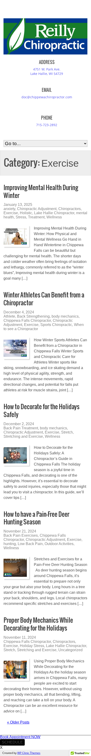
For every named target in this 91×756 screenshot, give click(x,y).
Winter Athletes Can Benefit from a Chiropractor (44, 298)
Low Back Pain (30, 544)
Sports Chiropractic (56, 325)
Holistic (26, 213)
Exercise (11, 213)
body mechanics (65, 316)
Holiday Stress (32, 646)
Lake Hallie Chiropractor (54, 213)
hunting (10, 544)
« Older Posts (18, 722)
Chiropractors (69, 209)
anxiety (9, 209)
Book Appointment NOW (20, 737)
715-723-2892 (46, 125)
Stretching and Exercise (23, 436)
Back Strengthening (33, 316)
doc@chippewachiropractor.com (46, 97)
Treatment (36, 217)
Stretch (67, 432)
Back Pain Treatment (21, 428)
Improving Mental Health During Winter (41, 191)
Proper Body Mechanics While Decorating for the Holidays (38, 624)
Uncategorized (70, 650)
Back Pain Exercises (21, 535)
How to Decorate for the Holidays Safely (42, 410)
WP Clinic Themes (28, 753)
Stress (21, 217)
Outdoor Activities (59, 544)
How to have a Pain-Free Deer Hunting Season (36, 518)
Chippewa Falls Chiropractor (27, 320)
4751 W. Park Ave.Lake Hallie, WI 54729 (46, 71)
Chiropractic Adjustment (36, 209)
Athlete (9, 316)
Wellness (54, 217)
